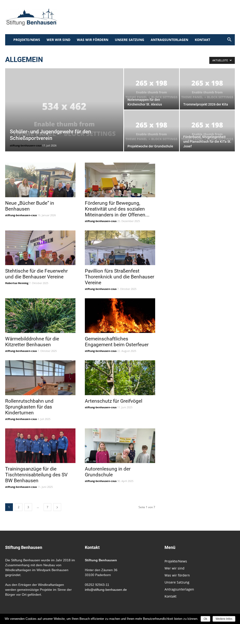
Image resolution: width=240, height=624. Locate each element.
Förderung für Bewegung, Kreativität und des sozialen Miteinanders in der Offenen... (117, 209)
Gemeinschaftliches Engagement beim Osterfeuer (117, 341)
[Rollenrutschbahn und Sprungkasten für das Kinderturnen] (40, 377)
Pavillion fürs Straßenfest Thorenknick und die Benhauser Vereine (119, 276)
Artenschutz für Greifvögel (113, 401)
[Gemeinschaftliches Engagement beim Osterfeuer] (120, 315)
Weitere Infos (224, 618)
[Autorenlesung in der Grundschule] (120, 445)
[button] (229, 40)
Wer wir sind (58, 39)
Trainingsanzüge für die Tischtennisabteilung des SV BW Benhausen (36, 474)
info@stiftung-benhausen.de (106, 589)
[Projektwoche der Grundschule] (151, 130)
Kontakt (202, 39)
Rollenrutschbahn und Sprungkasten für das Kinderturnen (29, 407)
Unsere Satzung (129, 39)
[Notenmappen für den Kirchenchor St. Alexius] (151, 88)
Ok (205, 618)
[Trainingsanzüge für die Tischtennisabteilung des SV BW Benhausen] (40, 445)
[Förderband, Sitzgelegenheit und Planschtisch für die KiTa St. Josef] (207, 130)
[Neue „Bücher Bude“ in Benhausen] (40, 180)
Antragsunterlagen (169, 39)
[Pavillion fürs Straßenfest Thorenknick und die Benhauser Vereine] (120, 247)
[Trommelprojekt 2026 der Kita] (207, 88)
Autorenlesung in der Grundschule (108, 472)
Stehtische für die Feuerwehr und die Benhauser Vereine (36, 274)
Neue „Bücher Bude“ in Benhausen (29, 206)
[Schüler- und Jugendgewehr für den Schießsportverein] (64, 119)
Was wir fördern (92, 39)
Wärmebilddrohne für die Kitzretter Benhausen (32, 341)
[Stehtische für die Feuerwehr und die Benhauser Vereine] (40, 247)
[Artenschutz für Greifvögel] (120, 377)
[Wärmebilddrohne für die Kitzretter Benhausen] (40, 315)
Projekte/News (26, 39)
